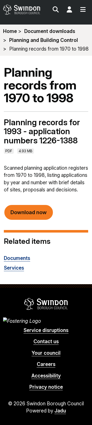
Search (56, 10)
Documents (17, 258)
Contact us (46, 341)
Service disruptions (46, 330)
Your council (46, 353)
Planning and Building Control (43, 40)
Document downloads (49, 31)
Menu (83, 10)
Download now (28, 212)
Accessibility (46, 376)
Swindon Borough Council (46, 303)
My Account (69, 10)
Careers (46, 364)
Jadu (60, 411)
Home (10, 31)
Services (14, 268)
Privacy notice (46, 387)
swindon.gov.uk (24, 9)
